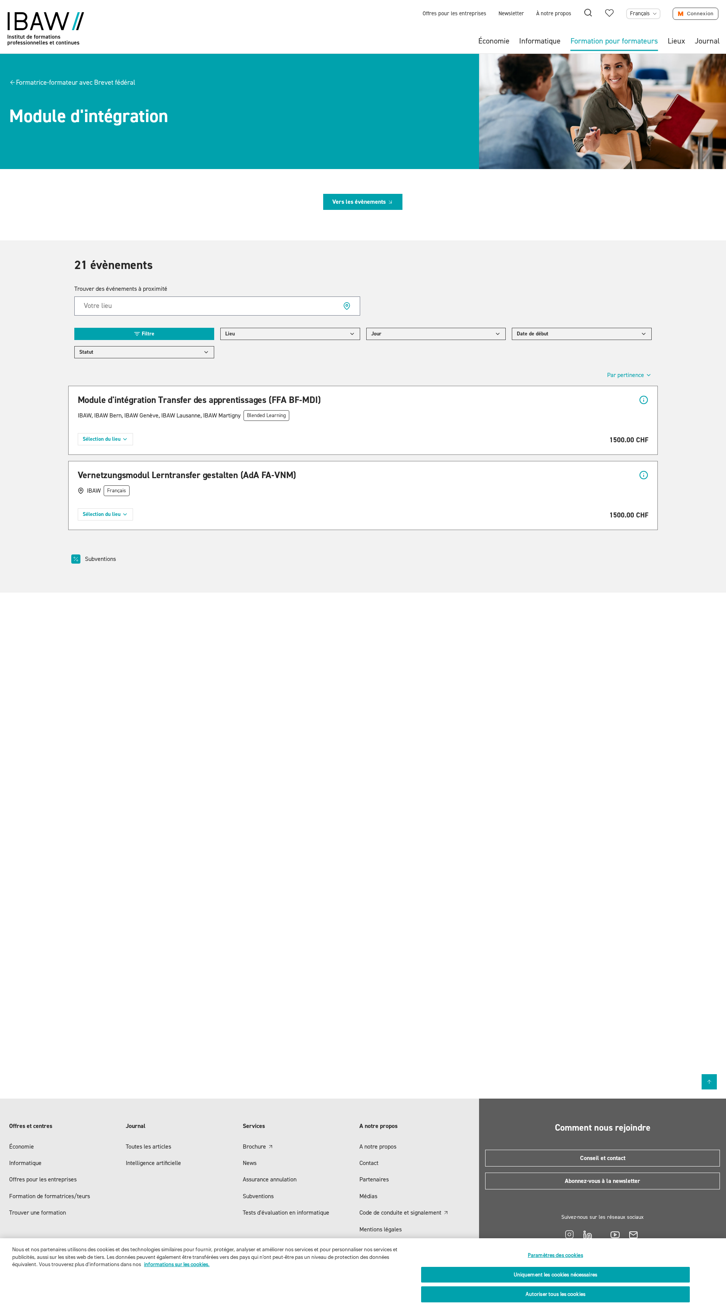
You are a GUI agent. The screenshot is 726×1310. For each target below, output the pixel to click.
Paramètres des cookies (555, 1255)
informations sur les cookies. (177, 1264)
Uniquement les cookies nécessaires (555, 1274)
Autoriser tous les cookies (555, 1294)
